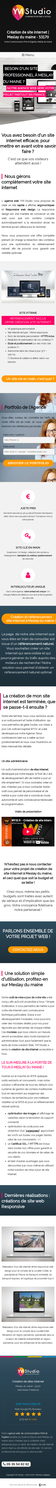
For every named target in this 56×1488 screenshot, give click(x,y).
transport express (11, 1278)
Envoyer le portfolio (28, 463)
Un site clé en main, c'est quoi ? (30, 379)
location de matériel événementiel (23, 1339)
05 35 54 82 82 (17, 1464)
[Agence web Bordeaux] (28, 1377)
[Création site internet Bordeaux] (31, 22)
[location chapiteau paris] (28, 1321)
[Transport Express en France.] (28, 1260)
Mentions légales (43, 1475)
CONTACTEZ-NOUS (28, 950)
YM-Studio (19, 1475)
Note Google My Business (28, 1409)
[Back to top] (49, 1479)
